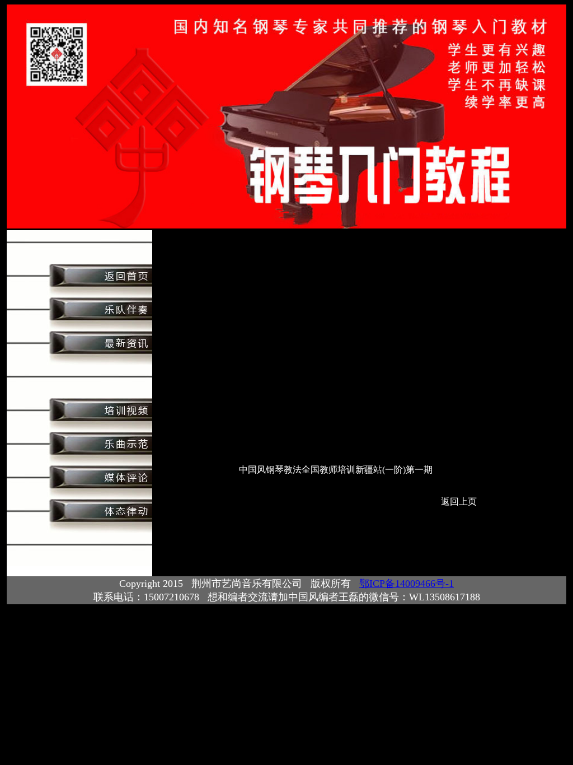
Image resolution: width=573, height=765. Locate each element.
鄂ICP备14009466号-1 (406, 583)
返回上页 (459, 501)
